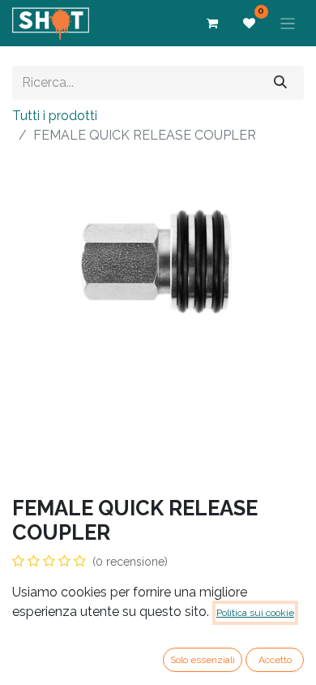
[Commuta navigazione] (288, 23)
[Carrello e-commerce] (212, 23)
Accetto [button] (275, 660)
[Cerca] (280, 82)
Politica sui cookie (255, 612)
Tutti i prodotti (54, 115)
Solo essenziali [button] (202, 660)
